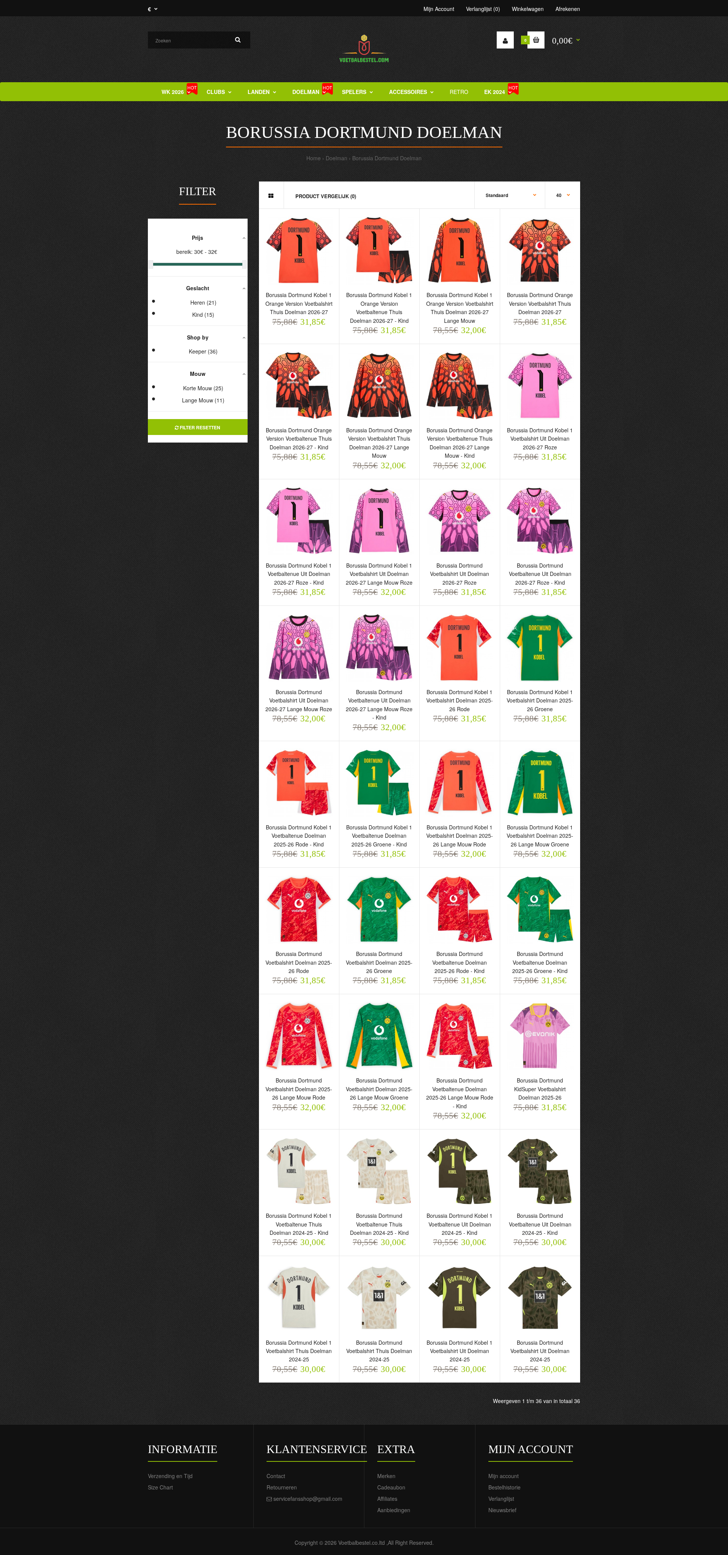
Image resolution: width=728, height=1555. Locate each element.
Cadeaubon (391, 1487)
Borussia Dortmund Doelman (387, 158)
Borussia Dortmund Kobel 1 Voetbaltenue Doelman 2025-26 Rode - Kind (299, 835)
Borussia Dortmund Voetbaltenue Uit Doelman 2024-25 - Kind (540, 1224)
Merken (386, 1476)
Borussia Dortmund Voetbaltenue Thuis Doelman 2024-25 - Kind (379, 1224)
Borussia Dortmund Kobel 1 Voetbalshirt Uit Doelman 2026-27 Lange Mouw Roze (379, 574)
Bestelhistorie (504, 1487)
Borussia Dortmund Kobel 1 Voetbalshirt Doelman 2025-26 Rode (459, 700)
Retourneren (282, 1487)
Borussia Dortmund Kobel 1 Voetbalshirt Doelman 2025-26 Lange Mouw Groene (540, 835)
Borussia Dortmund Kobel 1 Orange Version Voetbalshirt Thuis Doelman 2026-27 (299, 303)
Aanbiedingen (393, 1510)
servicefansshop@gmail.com (307, 1498)
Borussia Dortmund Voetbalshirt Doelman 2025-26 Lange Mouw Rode (298, 1088)
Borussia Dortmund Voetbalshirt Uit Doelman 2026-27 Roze (459, 574)
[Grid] (270, 195)
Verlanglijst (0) (483, 9)
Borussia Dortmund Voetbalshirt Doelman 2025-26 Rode (298, 962)
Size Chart (160, 1487)
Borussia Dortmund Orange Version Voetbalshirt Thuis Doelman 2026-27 (540, 303)
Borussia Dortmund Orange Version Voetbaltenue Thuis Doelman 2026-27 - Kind (299, 438)
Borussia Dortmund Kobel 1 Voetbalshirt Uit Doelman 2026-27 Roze (540, 438)
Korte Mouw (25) (203, 388)
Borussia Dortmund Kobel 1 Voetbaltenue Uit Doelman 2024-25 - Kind (460, 1224)
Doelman (336, 158)
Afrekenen (567, 9)
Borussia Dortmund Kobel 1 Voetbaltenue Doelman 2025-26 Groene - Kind (379, 835)
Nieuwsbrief (502, 1510)
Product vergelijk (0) (325, 196)
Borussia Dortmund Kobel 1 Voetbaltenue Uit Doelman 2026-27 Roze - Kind (299, 574)
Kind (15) (203, 314)
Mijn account (503, 1476)
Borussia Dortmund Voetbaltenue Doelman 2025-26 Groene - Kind (540, 962)
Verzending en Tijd (170, 1476)
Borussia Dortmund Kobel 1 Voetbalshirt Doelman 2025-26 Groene (540, 700)
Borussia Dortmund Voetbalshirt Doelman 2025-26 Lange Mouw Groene (379, 1088)
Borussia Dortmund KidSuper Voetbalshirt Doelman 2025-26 (540, 1088)
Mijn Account (439, 9)
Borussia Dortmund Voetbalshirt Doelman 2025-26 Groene (379, 962)
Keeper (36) (203, 351)
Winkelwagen (528, 9)
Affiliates (387, 1498)
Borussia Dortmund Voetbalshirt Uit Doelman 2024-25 (540, 1351)
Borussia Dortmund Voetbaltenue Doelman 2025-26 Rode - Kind (459, 962)
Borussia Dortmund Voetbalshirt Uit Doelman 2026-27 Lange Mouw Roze (298, 700)
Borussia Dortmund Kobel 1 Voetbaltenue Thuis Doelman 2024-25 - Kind (299, 1224)
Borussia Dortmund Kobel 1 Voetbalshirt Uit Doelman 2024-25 (460, 1351)
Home (313, 158)
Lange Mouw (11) (203, 400)
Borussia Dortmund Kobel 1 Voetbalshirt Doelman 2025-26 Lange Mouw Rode (459, 835)
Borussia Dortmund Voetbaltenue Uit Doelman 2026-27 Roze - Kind (540, 574)
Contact (276, 1476)
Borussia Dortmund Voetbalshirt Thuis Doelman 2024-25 (379, 1351)
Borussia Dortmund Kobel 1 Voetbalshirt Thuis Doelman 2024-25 (299, 1351)
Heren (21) (203, 302)
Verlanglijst (501, 1498)
